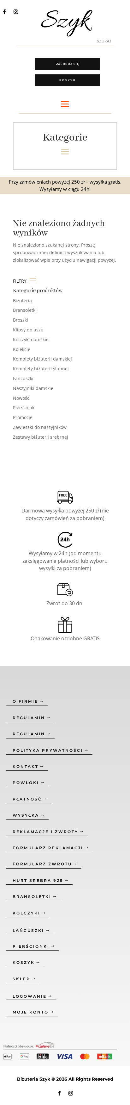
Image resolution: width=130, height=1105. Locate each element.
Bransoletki (25, 310)
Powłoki (26, 782)
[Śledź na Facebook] (4, 11)
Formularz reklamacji (48, 847)
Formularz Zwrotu (42, 864)
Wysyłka (26, 815)
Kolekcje (21, 349)
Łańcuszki (23, 378)
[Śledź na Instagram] (15, 11)
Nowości (22, 398)
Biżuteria (22, 301)
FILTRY (20, 281)
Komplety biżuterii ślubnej (41, 369)
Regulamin (29, 717)
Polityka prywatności (48, 750)
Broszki (20, 320)
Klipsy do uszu (28, 330)
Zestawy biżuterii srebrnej (40, 437)
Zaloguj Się (68, 64)
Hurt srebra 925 (38, 880)
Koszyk (67, 80)
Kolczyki (26, 913)
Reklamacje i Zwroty (45, 831)
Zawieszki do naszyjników (40, 427)
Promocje (22, 417)
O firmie (25, 701)
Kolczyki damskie (31, 339)
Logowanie (30, 996)
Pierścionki (24, 408)
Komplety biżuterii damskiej (42, 359)
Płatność (27, 799)
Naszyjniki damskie (33, 388)
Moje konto (31, 1012)
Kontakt (25, 766)
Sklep (21, 978)
